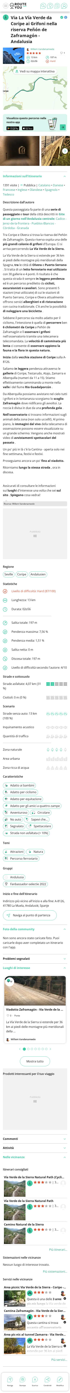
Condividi (48, 1385)
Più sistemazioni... (55, 1272)
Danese (58, 185)
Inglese (22, 190)
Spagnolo (51, 190)
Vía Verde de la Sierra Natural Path (28, 1201)
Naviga (10, 1385)
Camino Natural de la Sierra (24, 1224)
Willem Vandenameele (42, 49)
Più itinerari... (58, 1250)
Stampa (22, 1385)
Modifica (60, 1385)
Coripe (21, 574)
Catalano (44, 185)
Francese (9, 190)
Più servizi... (59, 1360)
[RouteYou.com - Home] (18, 6)
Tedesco (8, 194)
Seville (8, 574)
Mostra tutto (35, 1061)
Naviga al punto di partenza (31, 915)
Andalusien (38, 574)
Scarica (35, 1385)
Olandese (36, 190)
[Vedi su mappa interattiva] (35, 107)
